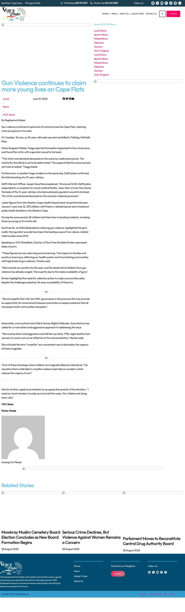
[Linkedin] (175, 3)
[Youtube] (161, 3)
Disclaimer (143, 594)
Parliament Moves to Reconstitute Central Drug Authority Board (151, 541)
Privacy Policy (168, 594)
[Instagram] (166, 3)
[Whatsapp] (179, 3)
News (6, 106)
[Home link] (13, 14)
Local (6, 98)
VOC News (9, 114)
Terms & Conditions (155, 594)
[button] (64, 99)
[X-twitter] (157, 3)
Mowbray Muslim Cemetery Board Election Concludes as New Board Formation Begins (30, 537)
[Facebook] (153, 3)
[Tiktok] (170, 3)
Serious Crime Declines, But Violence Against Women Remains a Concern (91, 537)
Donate (173, 14)
